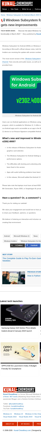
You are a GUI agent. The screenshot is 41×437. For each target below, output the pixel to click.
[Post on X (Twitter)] (17, 247)
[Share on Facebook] (33, 247)
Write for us (26, 9)
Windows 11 (7, 414)
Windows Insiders (10, 241)
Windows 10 (18, 414)
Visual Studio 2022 (10, 417)
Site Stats (14, 9)
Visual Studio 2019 (25, 417)
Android (7, 236)
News (4, 9)
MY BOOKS (25, 424)
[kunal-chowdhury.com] (17, 6)
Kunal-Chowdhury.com (22, 430)
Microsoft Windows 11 (21, 236)
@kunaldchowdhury (16, 404)
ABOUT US (10, 424)
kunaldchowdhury (17, 406)
